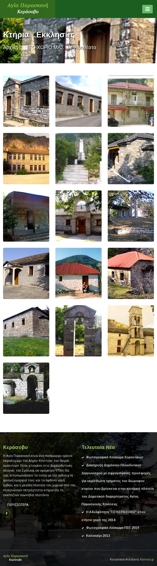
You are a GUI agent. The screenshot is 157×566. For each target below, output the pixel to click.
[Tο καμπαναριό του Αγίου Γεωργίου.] (63, 331)
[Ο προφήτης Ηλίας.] (115, 216)
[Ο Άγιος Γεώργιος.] (11, 216)
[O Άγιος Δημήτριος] (11, 101)
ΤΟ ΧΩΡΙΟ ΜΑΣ (46, 47)
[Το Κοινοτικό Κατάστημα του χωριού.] (115, 101)
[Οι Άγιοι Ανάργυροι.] (115, 158)
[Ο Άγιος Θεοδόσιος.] (11, 388)
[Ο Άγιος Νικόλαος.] (63, 216)
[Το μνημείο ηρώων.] (63, 158)
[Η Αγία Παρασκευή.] (11, 273)
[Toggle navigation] (147, 9)
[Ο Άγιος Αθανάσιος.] (11, 331)
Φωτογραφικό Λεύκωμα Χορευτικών (114, 457)
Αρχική (10, 47)
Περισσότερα (17, 505)
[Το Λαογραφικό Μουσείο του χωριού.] (63, 101)
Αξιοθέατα (85, 47)
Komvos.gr (147, 559)
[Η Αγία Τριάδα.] (63, 273)
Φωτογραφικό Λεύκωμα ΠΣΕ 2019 (112, 527)
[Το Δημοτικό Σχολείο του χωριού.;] (11, 158)
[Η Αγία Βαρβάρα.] (115, 273)
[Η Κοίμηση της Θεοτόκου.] (115, 331)
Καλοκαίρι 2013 (98, 535)
